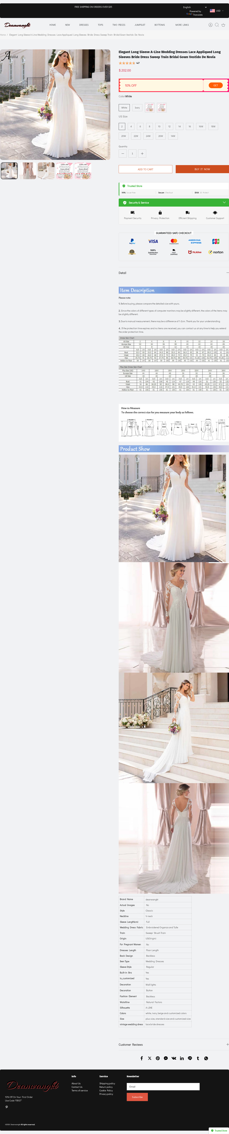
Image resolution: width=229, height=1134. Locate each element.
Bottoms (160, 24)
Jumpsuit (140, 24)
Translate (198, 14)
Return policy (105, 1086)
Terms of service (80, 1090)
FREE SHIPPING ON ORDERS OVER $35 (93, 6)
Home (52, 24)
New (67, 24)
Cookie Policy (106, 1090)
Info (74, 1076)
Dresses (84, 24)
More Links (182, 24)
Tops (100, 24)
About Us (76, 1083)
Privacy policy (106, 1094)
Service (103, 1076)
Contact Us (77, 1086)
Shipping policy (107, 1083)
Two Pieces (118, 24)
